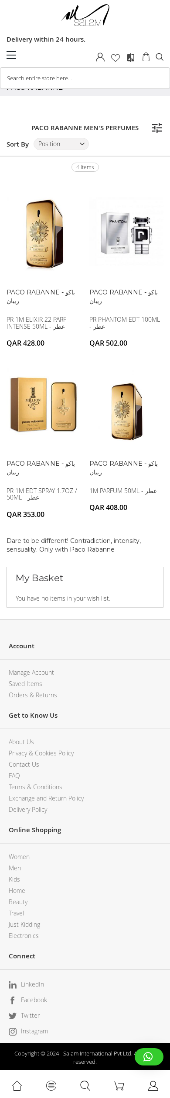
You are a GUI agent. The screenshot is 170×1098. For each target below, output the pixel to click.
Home (17, 890)
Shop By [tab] (156, 127)
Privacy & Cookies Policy (41, 753)
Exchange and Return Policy (46, 798)
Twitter (30, 1015)
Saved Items (25, 684)
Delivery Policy (28, 809)
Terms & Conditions (35, 787)
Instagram (34, 1031)
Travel (16, 913)
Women (19, 857)
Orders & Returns (33, 695)
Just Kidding (24, 924)
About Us (21, 742)
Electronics (24, 935)
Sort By (18, 143)
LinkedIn (32, 984)
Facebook (34, 1000)
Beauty (18, 902)
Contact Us (24, 764)
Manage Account (31, 672)
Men (15, 868)
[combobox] (85, 78)
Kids (14, 879)
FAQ (14, 775)
